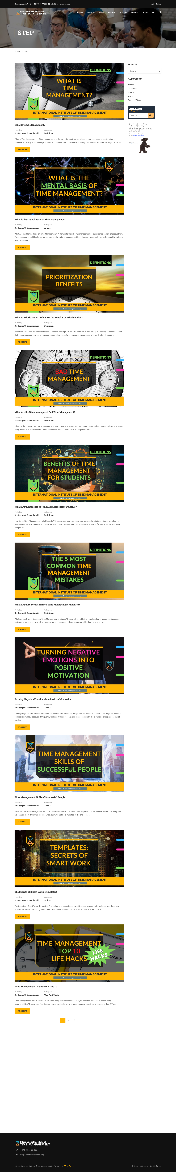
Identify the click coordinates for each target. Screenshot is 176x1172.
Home (17, 51)
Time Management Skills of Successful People (40, 797)
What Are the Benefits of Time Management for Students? (46, 506)
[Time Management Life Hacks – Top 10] (69, 953)
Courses (79, 12)
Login (152, 4)
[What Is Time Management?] (69, 91)
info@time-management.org (60, 4)
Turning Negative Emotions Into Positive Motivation (43, 699)
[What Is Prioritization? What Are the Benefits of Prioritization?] (69, 284)
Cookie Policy (155, 1166)
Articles (123, 12)
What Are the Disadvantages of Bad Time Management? (45, 412)
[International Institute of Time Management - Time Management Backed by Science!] (31, 12)
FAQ (153, 12)
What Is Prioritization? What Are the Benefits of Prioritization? (49, 317)
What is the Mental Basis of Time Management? (40, 219)
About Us (91, 12)
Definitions (49, 133)
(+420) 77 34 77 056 (39, 4)
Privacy (135, 1166)
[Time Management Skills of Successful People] (69, 763)
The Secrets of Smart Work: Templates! (36, 891)
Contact (135, 12)
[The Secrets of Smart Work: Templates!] (69, 858)
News (101, 12)
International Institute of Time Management (33, 1166)
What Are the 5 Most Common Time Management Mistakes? (47, 604)
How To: (131, 92)
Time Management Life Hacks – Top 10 (36, 986)
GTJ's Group (69, 1166)
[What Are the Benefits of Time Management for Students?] (69, 473)
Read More (24, 148)
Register (158, 4)
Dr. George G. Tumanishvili (27, 133)
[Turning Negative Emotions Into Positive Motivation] (69, 666)
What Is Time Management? (30, 124)
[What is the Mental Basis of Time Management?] (69, 186)
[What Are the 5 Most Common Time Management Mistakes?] (69, 571)
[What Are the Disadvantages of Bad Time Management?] (69, 378)
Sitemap (144, 1166)
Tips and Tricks (51, 995)
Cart (145, 12)
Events (111, 12)
